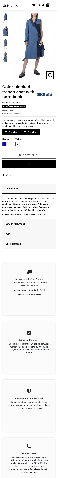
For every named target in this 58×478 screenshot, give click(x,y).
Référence (7, 102)
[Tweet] (7, 175)
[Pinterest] (10, 175)
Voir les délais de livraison (29, 294)
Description (11, 188)
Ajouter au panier (31, 154)
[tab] (29, 189)
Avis (7, 234)
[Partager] (3, 175)
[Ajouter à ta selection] (29, 164)
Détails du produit (15, 224)
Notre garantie (13, 244)
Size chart (13, 132)
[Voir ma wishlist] (26, 6)
